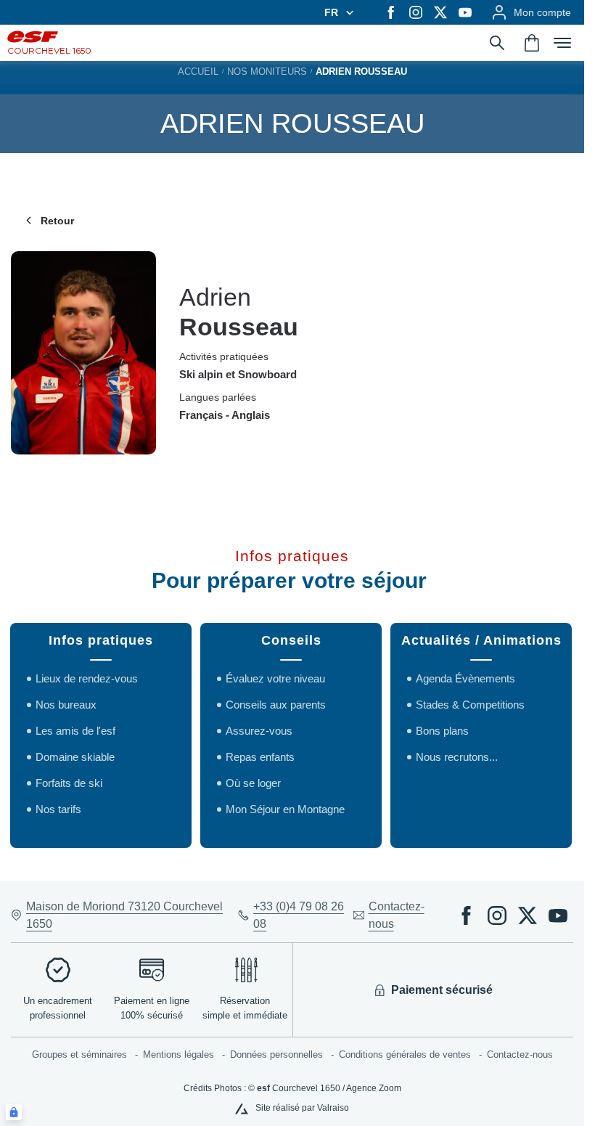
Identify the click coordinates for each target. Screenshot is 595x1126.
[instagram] (415, 12)
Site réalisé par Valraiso (302, 1108)
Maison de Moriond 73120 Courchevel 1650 (124, 915)
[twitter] (440, 12)
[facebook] (391, 12)
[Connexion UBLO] (14, 1112)
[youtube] (465, 12)
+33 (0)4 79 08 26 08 (298, 915)
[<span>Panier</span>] (532, 43)
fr (331, 12)
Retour (57, 221)
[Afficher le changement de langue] (347, 12)
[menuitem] (87, 1055)
